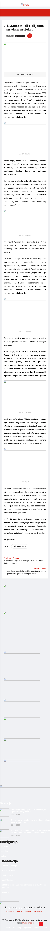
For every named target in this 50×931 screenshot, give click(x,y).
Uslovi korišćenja (40, 928)
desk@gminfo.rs (9, 880)
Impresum (4, 846)
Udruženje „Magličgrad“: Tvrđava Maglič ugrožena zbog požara (28, 810)
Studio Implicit (27, 923)
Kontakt (3, 856)
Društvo (20, 36)
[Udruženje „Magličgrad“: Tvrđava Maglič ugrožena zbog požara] (4, 813)
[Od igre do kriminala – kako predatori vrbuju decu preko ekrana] (4, 823)
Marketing (4, 851)
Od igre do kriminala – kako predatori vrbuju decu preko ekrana (30, 821)
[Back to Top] (41, 924)
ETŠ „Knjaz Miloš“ (20, 546)
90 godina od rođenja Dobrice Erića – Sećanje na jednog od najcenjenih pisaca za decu (30, 831)
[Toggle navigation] (3, 12)
